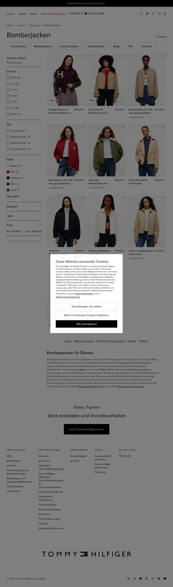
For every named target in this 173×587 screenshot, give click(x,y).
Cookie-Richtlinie (84, 293)
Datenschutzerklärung (68, 296)
